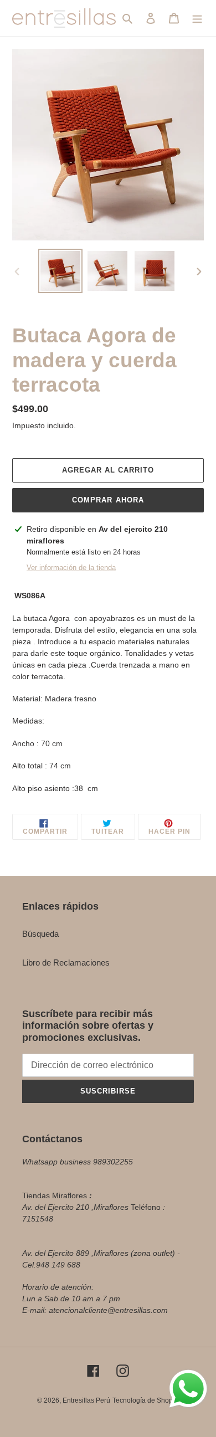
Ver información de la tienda (71, 567)
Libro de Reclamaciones (66, 962)
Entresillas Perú (86, 1400)
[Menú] (197, 18)
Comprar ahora (108, 500)
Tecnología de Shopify (145, 1400)
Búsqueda (40, 933)
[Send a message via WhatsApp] (188, 1389)
